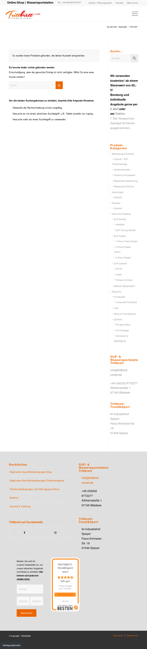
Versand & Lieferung (20, 506)
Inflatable (120, 224)
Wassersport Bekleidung (126, 180)
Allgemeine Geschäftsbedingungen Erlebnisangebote (37, 480)
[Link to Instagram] (55, 532)
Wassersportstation (40, 2)
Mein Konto (132, 2)
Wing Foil (116, 291)
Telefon (120, 113)
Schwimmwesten (122, 169)
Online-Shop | (16, 2)
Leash (119, 274)
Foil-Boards (119, 296)
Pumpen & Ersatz (124, 279)
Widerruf (14, 497)
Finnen (119, 268)
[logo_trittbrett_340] (23, 13)
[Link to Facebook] (24, 532)
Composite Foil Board (126, 302)
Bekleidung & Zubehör (123, 153)
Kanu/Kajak (117, 192)
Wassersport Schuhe (124, 186)
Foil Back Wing (123, 324)
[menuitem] (100, 3)
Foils (116, 308)
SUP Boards (120, 219)
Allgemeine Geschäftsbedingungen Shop (31, 472)
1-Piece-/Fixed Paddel (126, 241)
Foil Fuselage (122, 330)
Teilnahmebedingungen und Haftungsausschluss (35, 489)
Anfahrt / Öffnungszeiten (100, 2)
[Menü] (133, 13)
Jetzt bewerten (65, 594)
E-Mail (114, 109)
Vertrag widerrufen (12, 645)
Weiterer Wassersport (124, 285)
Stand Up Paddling (121, 213)
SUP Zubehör (120, 263)
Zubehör (118, 197)
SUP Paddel (120, 235)
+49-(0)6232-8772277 (71, 2)
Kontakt (119, 2)
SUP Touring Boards (126, 230)
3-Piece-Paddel (123, 257)
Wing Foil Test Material (125, 313)
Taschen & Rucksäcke (124, 175)
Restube (116, 203)
